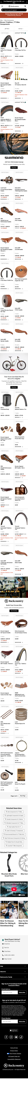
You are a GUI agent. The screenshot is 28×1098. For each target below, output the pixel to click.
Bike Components (9, 20)
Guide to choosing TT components (15, 830)
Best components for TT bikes (15, 811)
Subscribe (22, 992)
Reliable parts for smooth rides (14, 842)
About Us (3, 971)
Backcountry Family (6, 977)
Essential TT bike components (15, 845)
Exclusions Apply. (5, 1006)
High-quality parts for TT (15, 827)
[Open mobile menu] (2, 6)
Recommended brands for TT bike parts (14, 834)
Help (1, 966)
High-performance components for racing (15, 838)
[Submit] (2, 10)
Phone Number (6, 1018)
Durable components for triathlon (15, 819)
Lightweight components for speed (14, 815)
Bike (1, 20)
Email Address (6, 989)
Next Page (22, 796)
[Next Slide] (27, 2)
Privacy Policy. (19, 1014)
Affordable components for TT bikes (14, 823)
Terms (14, 1014)
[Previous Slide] (1, 2)
